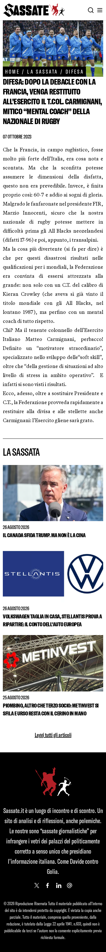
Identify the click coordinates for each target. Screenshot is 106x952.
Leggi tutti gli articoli (53, 734)
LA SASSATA (42, 71)
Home (12, 71)
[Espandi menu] (99, 10)
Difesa (75, 71)
